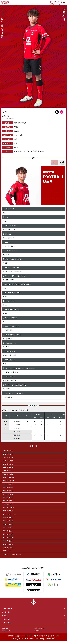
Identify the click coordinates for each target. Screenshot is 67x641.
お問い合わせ (6, 628)
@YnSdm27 (57, 112)
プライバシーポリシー (39, 628)
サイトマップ (37, 630)
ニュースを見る (7, 608)
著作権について (6, 630)
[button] (61, 162)
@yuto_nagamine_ (62, 112)
